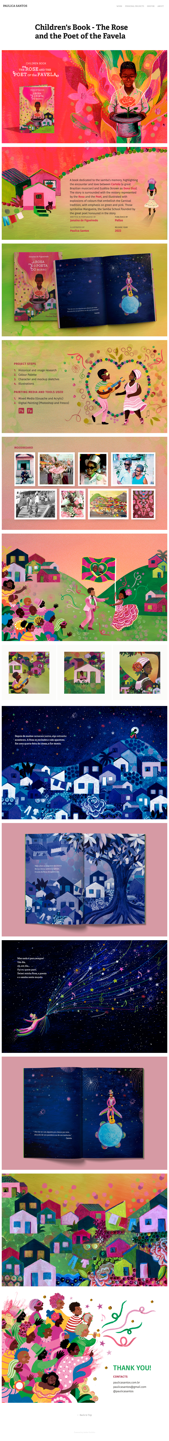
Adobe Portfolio (89, 1432)
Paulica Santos (15, 6)
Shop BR (151, 6)
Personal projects (134, 6)
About (160, 6)
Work (119, 6)
